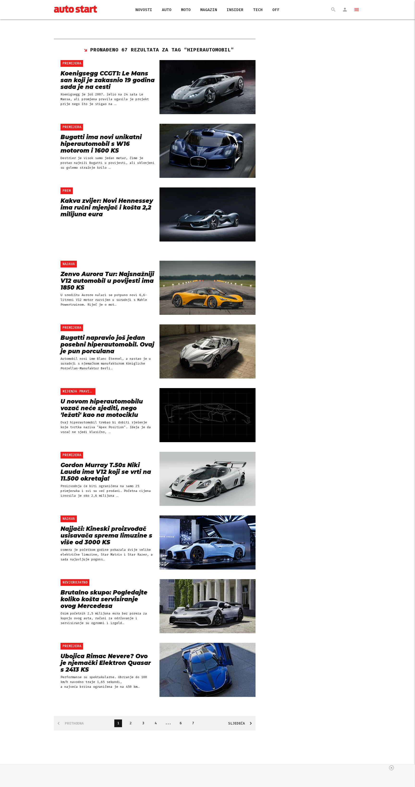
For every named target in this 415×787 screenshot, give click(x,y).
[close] (391, 767)
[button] (354, 9)
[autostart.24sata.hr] (75, 10)
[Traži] (333, 9)
